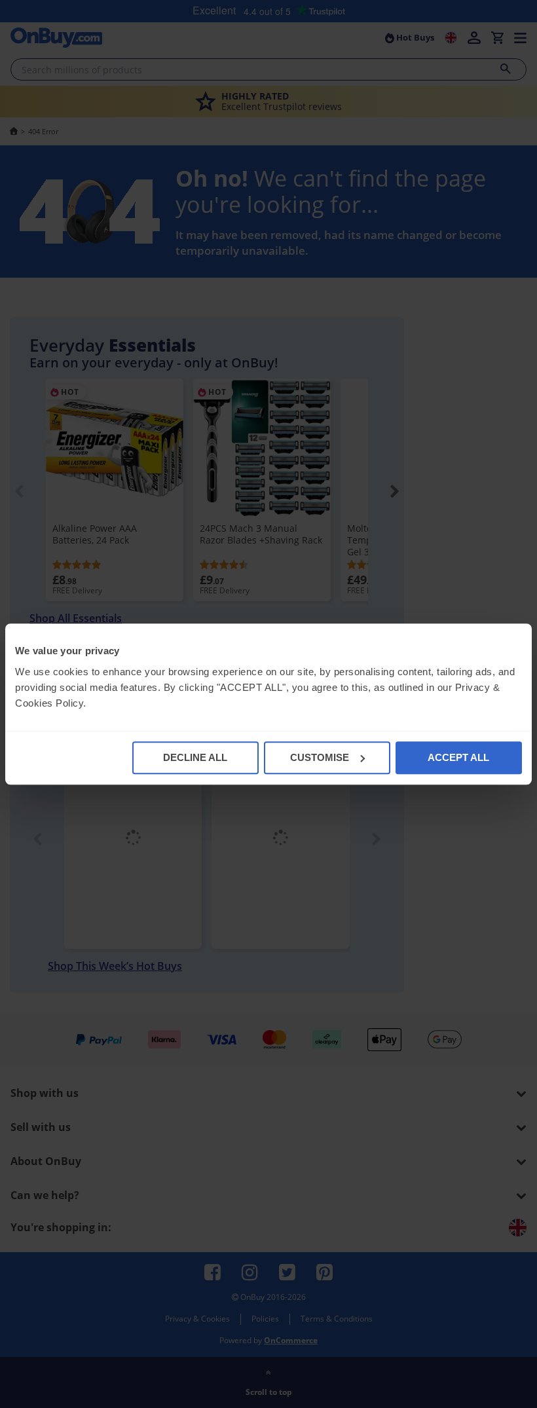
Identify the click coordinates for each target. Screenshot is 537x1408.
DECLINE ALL (195, 757)
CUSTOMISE (319, 757)
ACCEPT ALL (458, 757)
